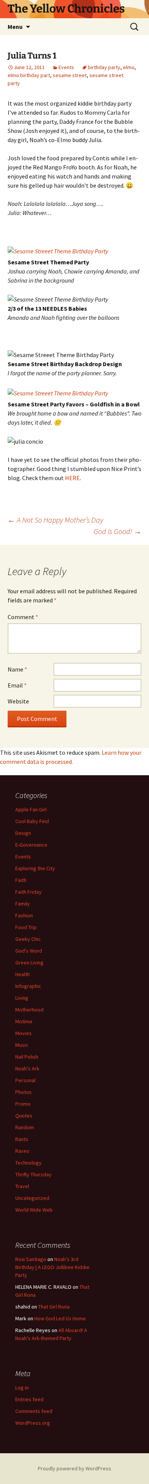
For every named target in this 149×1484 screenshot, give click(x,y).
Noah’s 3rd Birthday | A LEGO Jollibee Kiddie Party (52, 1267)
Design (23, 833)
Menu (15, 26)
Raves (22, 1150)
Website (18, 701)
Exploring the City (35, 868)
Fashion (24, 915)
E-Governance (31, 844)
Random (24, 1127)
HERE (72, 478)
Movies (23, 1033)
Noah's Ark (27, 1068)
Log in (22, 1387)
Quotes (23, 1115)
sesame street (70, 75)
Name (17, 669)
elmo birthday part (29, 75)
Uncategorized (32, 1198)
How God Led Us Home (60, 1318)
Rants (21, 1139)
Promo (23, 1103)
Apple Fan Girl (31, 809)
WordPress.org (32, 1422)
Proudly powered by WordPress (74, 1468)
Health (22, 974)
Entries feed (29, 1399)
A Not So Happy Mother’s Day (55, 520)
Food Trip (26, 927)
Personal (25, 1080)
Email (17, 685)
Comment (23, 617)
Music (21, 1044)
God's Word (28, 950)
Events (66, 67)
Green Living (29, 962)
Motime (23, 1021)
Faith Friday (28, 891)
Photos (23, 1092)
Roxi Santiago (30, 1259)
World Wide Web (34, 1209)
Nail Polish (26, 1056)
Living (21, 997)
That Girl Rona (54, 1306)
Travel (22, 1186)
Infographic (28, 986)
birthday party (104, 67)
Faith (20, 880)
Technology (28, 1162)
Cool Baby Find (32, 821)
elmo (128, 67)
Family (22, 903)
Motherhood (29, 1009)
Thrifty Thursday (33, 1174)
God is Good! (117, 531)
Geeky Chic (28, 939)
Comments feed (33, 1411)
